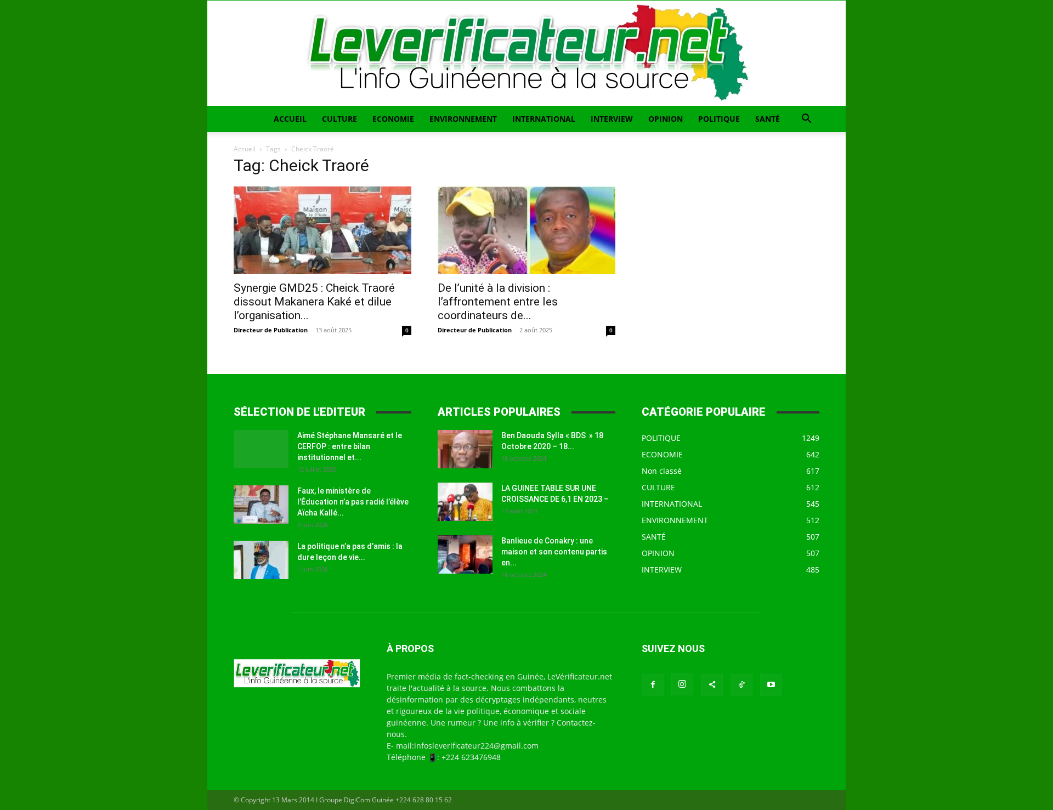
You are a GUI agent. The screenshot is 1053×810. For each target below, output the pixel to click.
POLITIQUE (719, 119)
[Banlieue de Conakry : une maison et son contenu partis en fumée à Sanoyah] (465, 554)
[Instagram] (682, 684)
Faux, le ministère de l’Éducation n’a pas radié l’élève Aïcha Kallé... (353, 501)
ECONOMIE (393, 119)
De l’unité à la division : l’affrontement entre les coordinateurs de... (498, 301)
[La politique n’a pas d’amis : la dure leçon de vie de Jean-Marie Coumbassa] (261, 560)
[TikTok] (741, 685)
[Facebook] (653, 685)
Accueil (245, 149)
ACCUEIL (290, 119)
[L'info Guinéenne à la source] (526, 53)
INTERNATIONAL (543, 119)
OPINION (665, 119)
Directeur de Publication (271, 330)
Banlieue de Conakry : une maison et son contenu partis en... (554, 551)
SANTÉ (767, 119)
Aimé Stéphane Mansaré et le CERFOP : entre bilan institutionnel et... (349, 446)
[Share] (712, 685)
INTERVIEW (612, 119)
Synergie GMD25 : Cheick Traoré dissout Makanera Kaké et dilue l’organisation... (314, 301)
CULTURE (339, 119)
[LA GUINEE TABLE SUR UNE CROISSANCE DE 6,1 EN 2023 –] (465, 502)
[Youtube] (771, 685)
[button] (806, 120)
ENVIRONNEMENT (463, 119)
